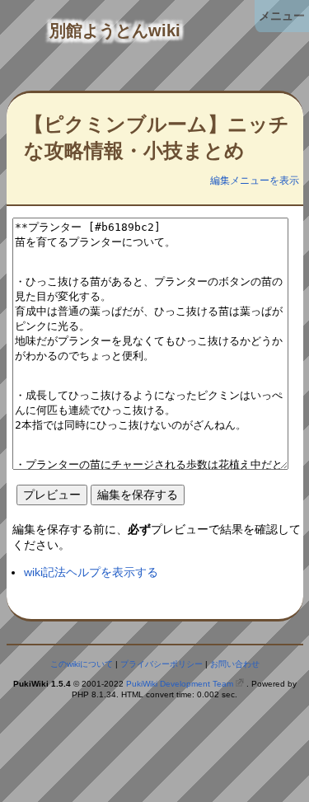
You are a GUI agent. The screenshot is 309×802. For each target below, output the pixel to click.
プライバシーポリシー (161, 663)
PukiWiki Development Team (179, 683)
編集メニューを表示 (254, 180)
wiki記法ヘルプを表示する (91, 572)
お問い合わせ (235, 663)
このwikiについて (81, 663)
